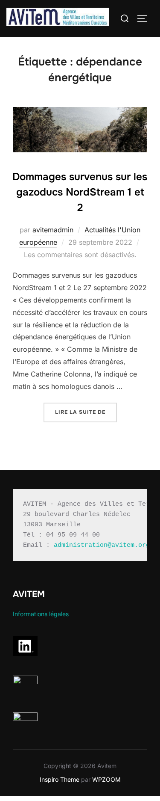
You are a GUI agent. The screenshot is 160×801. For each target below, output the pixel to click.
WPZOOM (106, 779)
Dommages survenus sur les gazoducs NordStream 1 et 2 (79, 192)
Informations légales (41, 613)
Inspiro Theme (59, 779)
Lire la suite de (86, 412)
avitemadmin (52, 229)
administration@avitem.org (102, 545)
